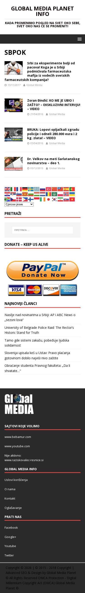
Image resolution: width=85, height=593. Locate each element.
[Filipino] (25, 199)
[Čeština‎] (13, 199)
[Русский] (43, 189)
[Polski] (60, 194)
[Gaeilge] (43, 199)
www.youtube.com (17, 446)
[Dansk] (19, 199)
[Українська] (72, 194)
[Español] (66, 189)
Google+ (10, 537)
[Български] (31, 194)
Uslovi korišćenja (16, 480)
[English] (7, 189)
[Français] (19, 189)
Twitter (9, 555)
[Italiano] (13, 189)
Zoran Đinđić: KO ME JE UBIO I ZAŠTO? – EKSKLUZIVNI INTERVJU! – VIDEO (53, 104)
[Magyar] (37, 194)
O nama (10, 489)
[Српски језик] (13, 194)
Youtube (10, 546)
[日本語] (49, 199)
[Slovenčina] (66, 199)
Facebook (11, 527)
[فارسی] (60, 199)
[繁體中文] (60, 189)
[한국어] (55, 199)
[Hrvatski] (7, 194)
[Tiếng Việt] (72, 199)
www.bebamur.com (18, 437)
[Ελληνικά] (37, 189)
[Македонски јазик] (25, 194)
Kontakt (10, 498)
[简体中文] (55, 189)
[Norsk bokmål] (66, 194)
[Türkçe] (49, 189)
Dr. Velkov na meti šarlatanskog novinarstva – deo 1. (53, 161)
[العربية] (55, 194)
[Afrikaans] (7, 199)
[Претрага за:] (42, 230)
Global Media (34, 85)
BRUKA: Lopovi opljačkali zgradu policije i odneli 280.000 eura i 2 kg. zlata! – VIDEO (53, 133)
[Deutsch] (25, 189)
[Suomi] (31, 199)
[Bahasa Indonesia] (37, 199)
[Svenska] (31, 189)
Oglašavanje (13, 508)
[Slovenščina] (19, 194)
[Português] (72, 189)
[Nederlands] (43, 194)
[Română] (49, 194)
